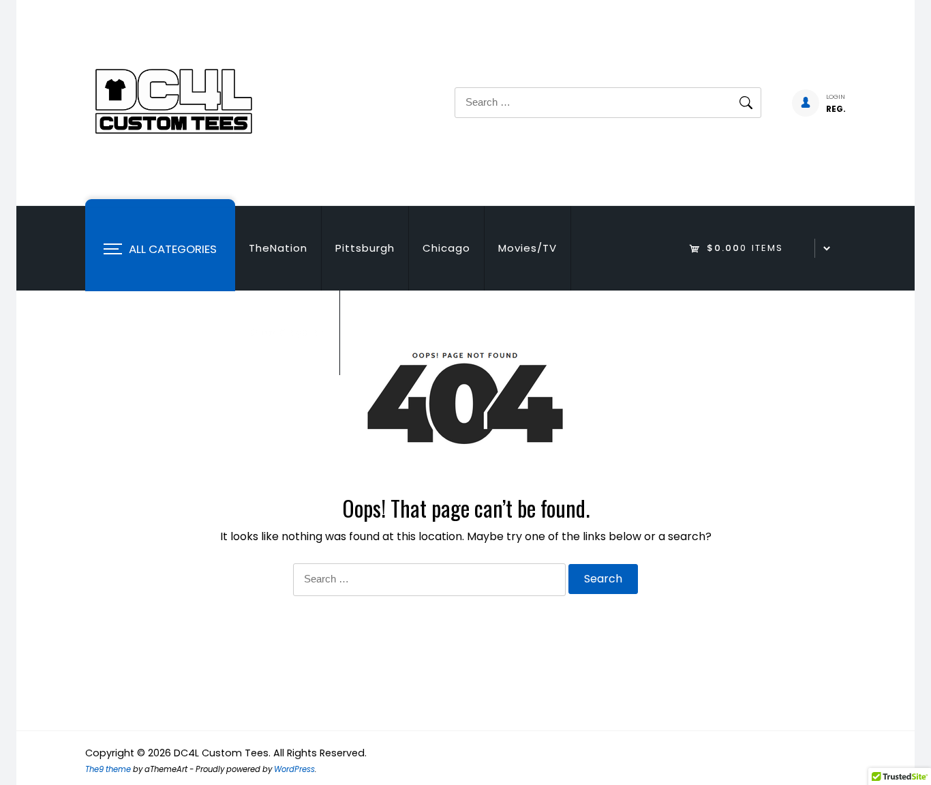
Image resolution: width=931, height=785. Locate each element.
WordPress (294, 769)
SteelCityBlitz (287, 332)
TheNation (278, 248)
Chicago (446, 248)
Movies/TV (527, 248)
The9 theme (108, 769)
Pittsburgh (365, 248)
